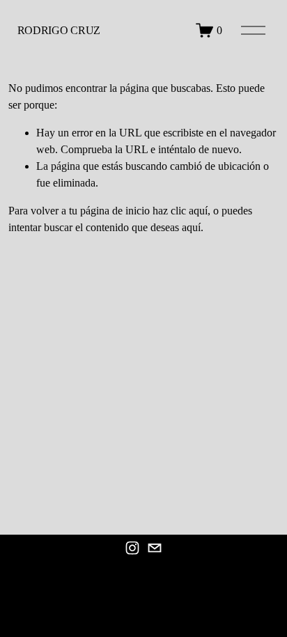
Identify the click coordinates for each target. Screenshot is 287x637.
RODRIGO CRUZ (58, 30)
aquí (191, 227)
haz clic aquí (180, 211)
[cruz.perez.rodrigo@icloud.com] (155, 548)
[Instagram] (132, 548)
